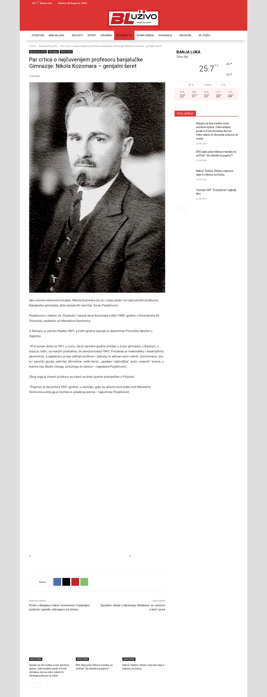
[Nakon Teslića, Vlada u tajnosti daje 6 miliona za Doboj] (143, 646)
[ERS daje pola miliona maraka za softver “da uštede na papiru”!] (97, 646)
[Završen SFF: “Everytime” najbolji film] (184, 195)
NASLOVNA (66, 51)
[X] (66, 582)
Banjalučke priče (48, 46)
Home (32, 46)
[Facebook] (230, 3)
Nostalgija (53, 51)
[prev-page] (31, 685)
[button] (233, 35)
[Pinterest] (75, 582)
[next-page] (37, 685)
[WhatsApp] (84, 582)
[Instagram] (235, 3)
